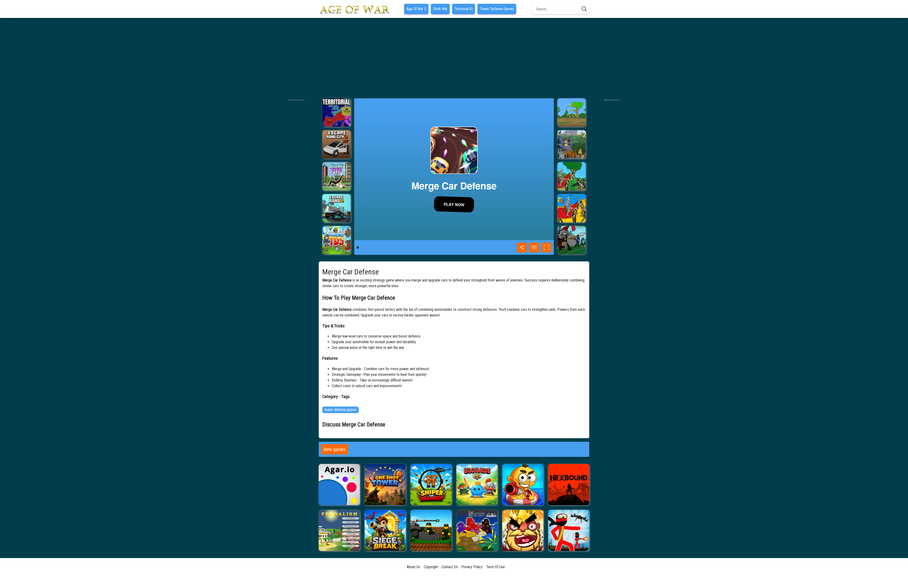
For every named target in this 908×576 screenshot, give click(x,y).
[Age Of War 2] (571, 144)
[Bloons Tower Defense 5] (336, 240)
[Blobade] (477, 484)
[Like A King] (522, 530)
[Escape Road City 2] (336, 144)
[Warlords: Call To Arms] (477, 530)
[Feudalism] (339, 530)
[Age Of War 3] (571, 176)
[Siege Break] (385, 530)
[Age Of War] (571, 112)
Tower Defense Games (497, 9)
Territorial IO (463, 9)
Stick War (440, 9)
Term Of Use (495, 567)
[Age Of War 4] (571, 208)
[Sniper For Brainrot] (431, 484)
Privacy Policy (472, 567)
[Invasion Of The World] (431, 530)
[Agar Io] (339, 484)
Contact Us (449, 567)
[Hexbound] (568, 484)
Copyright (431, 567)
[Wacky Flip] (336, 176)
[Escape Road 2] (336, 208)
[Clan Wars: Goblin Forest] (571, 240)
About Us (413, 567)
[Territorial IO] (336, 112)
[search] (584, 9)
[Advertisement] (454, 58)
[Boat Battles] (522, 484)
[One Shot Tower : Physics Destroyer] (385, 484)
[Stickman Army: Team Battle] (568, 530)
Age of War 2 (416, 9)
